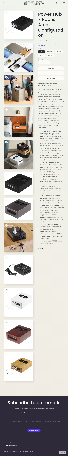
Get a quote (51, 78)
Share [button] (42, 248)
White (42, 55)
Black (41, 52)
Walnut (50, 55)
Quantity (40, 59)
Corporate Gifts (41, 421)
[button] (3, 3)
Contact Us (34, 425)
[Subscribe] (47, 413)
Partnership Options (53, 421)
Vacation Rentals (29, 421)
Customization (17, 421)
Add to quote (51, 73)
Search (9, 421)
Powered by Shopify (29, 451)
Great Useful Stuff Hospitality (16, 451)
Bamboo (50, 52)
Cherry (59, 52)
